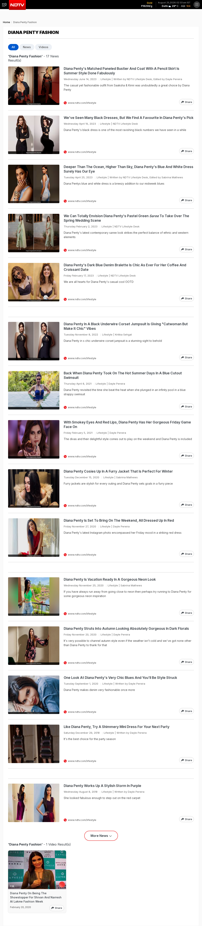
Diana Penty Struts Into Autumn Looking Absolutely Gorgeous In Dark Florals (126, 629)
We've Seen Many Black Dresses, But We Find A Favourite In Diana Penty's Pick (129, 118)
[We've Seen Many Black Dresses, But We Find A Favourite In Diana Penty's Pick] (33, 135)
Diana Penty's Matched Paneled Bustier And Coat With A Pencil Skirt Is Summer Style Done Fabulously (121, 71)
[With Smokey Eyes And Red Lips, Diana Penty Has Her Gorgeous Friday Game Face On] (33, 439)
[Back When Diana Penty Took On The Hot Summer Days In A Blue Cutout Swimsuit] (33, 390)
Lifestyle (106, 79)
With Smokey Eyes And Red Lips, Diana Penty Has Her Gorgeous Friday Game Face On (127, 424)
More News (99, 836)
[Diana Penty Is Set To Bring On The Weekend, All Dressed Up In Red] (33, 537)
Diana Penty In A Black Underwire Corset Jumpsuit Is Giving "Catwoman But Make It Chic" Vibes (126, 326)
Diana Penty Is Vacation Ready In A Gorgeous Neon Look (110, 579)
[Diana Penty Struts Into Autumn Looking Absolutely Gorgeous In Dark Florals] (33, 645)
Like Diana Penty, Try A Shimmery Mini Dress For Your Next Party (116, 727)
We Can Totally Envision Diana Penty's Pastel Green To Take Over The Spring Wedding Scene (126, 218)
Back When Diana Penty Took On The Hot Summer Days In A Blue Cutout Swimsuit (123, 375)
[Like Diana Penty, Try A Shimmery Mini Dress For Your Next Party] (33, 744)
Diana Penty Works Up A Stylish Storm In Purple (102, 786)
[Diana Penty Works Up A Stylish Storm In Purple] (33, 803)
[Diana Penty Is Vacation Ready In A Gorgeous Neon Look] (33, 596)
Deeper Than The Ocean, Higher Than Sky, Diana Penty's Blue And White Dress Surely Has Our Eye (128, 169)
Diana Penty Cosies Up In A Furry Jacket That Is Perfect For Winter (118, 471)
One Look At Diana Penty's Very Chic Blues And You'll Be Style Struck (120, 678)
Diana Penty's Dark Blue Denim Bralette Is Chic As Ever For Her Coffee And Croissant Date (125, 267)
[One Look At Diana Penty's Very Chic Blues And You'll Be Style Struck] (33, 695)
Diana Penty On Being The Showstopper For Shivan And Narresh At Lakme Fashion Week (36, 897)
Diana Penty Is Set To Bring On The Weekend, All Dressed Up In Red (119, 520)
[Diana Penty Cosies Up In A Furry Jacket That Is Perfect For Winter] (33, 488)
